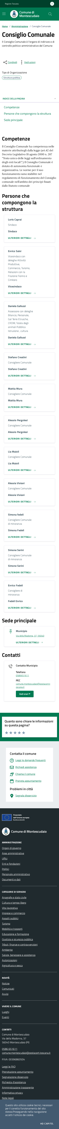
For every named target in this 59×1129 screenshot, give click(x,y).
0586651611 (22, 675)
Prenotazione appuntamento (17, 1072)
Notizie (6, 983)
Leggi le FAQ (9, 1066)
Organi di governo (11, 848)
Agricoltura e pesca (12, 965)
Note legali (8, 1098)
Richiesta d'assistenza (14, 1082)
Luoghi (5, 1012)
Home (5, 26)
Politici (5, 869)
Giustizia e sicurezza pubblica (17, 939)
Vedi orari (24, 694)
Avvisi (5, 994)
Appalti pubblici (10, 918)
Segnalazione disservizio (15, 1077)
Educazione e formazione (15, 934)
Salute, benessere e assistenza (18, 955)
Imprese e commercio (13, 913)
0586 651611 (9, 1049)
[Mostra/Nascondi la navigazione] (4, 14)
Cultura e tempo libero (14, 903)
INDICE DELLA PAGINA (14, 98)
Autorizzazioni (9, 960)
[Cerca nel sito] (50, 14)
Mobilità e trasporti (12, 929)
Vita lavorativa (10, 908)
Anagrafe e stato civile (14, 897)
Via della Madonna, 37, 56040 (30, 635)
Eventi (5, 1017)
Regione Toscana (12, 3)
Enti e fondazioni (11, 864)
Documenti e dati (11, 879)
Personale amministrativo (16, 874)
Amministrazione (19, 26)
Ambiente (7, 950)
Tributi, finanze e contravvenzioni (20, 944)
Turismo (6, 924)
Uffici (4, 858)
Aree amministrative (13, 853)
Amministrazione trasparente (18, 1087)
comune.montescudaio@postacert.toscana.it (33, 685)
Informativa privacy (12, 1093)
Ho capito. (47, 1123)
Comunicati (8, 989)
